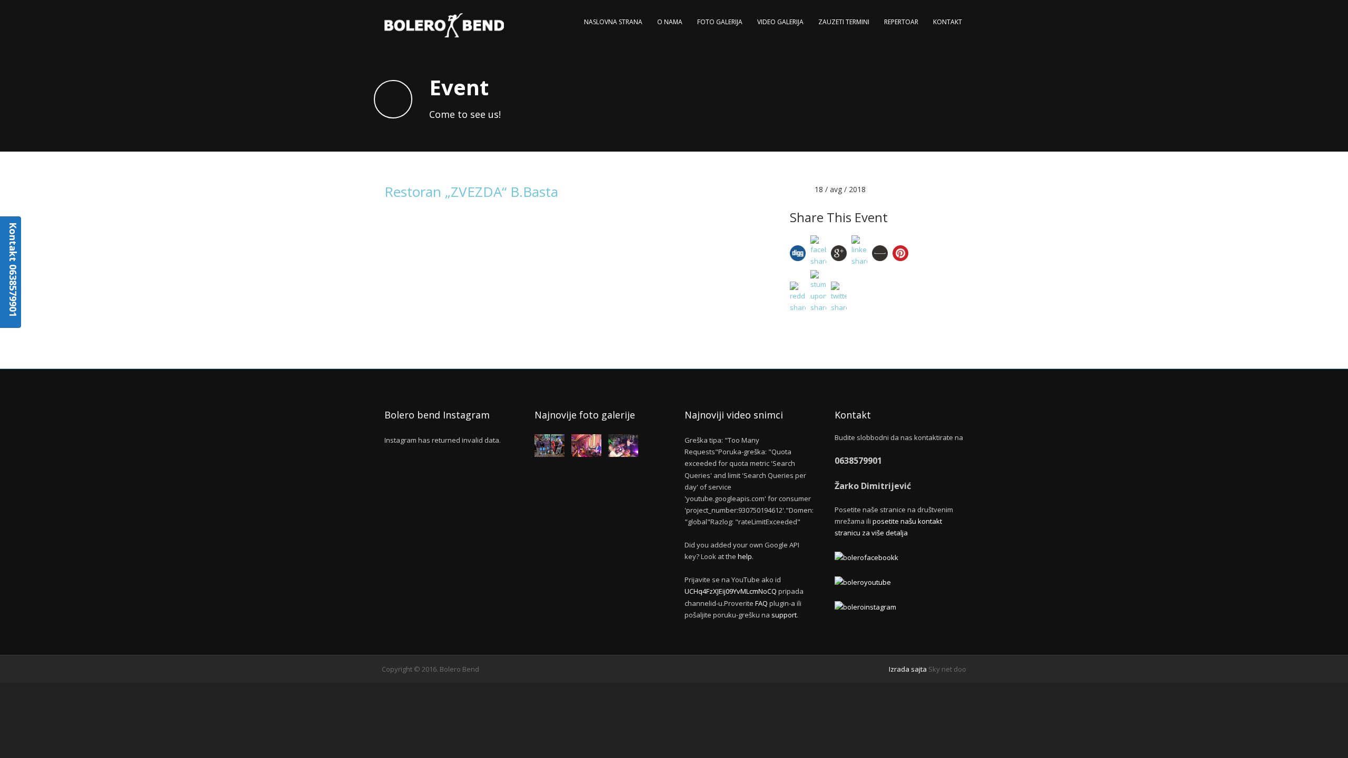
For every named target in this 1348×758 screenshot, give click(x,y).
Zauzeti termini (843, 21)
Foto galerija (719, 21)
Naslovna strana (613, 21)
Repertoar (901, 21)
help (745, 556)
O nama (669, 21)
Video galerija (780, 21)
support (784, 615)
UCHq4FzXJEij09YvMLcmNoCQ (731, 591)
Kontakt (947, 21)
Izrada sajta (908, 669)
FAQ (761, 603)
